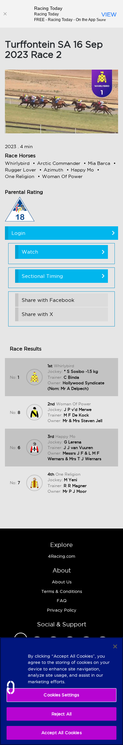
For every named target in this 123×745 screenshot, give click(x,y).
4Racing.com (61, 556)
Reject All (61, 713)
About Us (62, 581)
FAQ (62, 600)
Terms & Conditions (61, 591)
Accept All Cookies (61, 732)
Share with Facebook (48, 300)
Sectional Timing (42, 276)
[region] (61, 691)
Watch (30, 252)
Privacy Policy (61, 610)
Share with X (37, 314)
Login (18, 233)
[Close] (5, 14)
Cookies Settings (61, 694)
